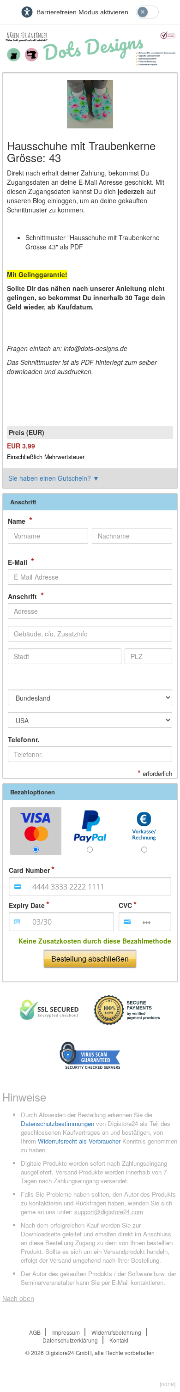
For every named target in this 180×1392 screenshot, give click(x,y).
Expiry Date (27, 905)
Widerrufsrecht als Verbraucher (79, 1141)
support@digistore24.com (108, 1211)
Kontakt (118, 1340)
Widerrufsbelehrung (116, 1332)
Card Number (29, 870)
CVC (125, 905)
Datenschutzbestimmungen (57, 1123)
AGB (35, 1332)
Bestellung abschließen (90, 958)
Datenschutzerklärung (70, 1340)
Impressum (66, 1332)
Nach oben (18, 1298)
